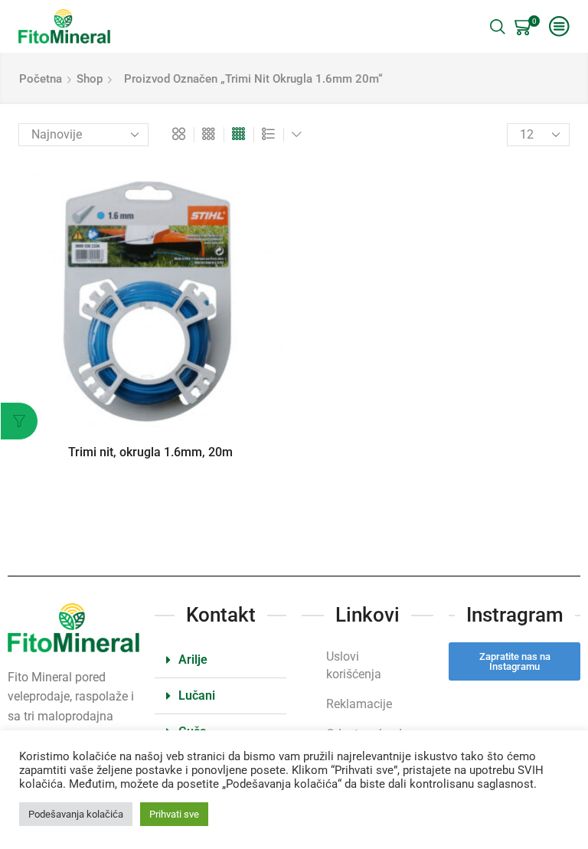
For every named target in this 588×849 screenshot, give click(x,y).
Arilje (192, 659)
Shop (90, 79)
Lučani (196, 695)
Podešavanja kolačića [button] (75, 814)
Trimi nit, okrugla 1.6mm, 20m (150, 452)
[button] (220, 660)
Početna (40, 79)
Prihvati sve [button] (174, 814)
